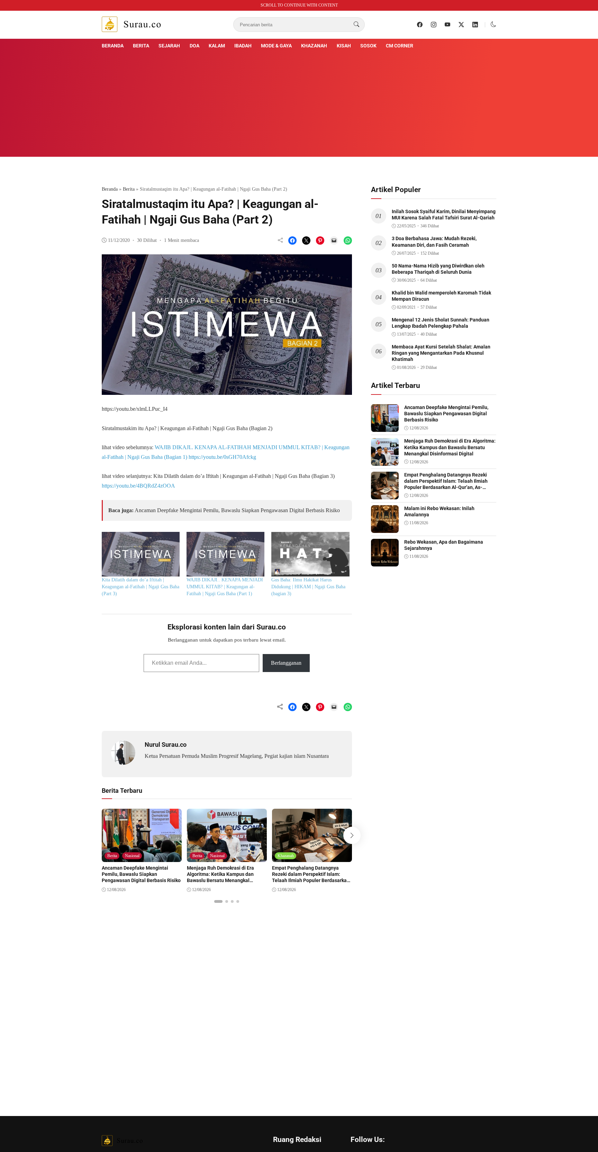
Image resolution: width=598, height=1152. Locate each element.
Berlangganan (286, 663)
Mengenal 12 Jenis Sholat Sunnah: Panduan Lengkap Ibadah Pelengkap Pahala (440, 323)
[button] (493, 24)
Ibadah (243, 45)
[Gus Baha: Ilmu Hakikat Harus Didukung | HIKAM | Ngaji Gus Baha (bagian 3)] (310, 554)
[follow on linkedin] (475, 24)
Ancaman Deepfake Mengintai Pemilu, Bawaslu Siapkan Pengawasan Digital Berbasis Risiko (237, 510)
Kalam (217, 45)
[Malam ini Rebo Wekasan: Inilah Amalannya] (385, 528)
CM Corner (399, 45)
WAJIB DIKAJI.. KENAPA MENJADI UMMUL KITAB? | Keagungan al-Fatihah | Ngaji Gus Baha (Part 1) (225, 586)
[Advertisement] (299, 102)
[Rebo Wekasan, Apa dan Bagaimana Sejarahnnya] (385, 561)
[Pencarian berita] (356, 24)
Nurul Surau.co (166, 744)
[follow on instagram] (433, 24)
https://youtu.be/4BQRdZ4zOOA (138, 486)
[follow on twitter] (461, 24)
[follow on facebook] (420, 24)
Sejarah (169, 45)
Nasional (132, 855)
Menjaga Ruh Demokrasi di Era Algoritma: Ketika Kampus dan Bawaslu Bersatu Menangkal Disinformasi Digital (220, 877)
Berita (141, 45)
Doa (194, 45)
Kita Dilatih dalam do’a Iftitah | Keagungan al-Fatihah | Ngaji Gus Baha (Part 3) (140, 586)
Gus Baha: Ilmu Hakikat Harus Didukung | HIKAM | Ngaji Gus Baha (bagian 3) (308, 586)
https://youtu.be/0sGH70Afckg (222, 457)
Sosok (368, 45)
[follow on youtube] (447, 24)
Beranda (113, 45)
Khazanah (314, 45)
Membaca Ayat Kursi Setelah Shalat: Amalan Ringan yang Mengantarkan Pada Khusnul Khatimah (441, 353)
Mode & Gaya (276, 45)
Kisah (344, 45)
